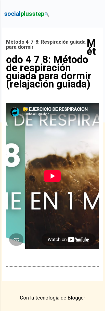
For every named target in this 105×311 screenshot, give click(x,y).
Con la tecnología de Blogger (52, 298)
